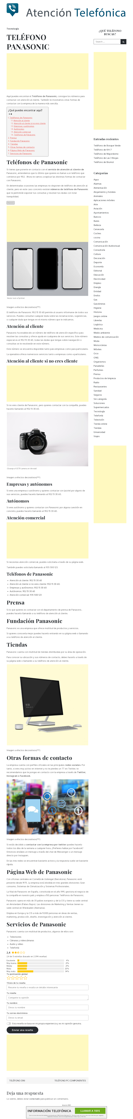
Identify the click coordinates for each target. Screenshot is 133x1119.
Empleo (97, 283)
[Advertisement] (47, 71)
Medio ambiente (102, 332)
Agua (96, 179)
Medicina (98, 328)
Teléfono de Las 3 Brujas (106, 158)
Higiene (97, 308)
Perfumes (98, 370)
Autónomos (19, 129)
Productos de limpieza (105, 378)
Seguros (98, 395)
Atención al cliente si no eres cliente (30, 123)
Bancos (97, 217)
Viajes (97, 436)
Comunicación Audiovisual (107, 246)
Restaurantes (100, 386)
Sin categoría (100, 399)
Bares (96, 221)
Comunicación (101, 241)
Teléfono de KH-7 (103, 149)
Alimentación (100, 188)
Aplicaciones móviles (104, 200)
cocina (97, 237)
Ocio (96, 353)
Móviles (98, 349)
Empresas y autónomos (24, 126)
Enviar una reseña (22, 1030)
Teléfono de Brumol (104, 162)
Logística (98, 324)
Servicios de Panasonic (21, 153)
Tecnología (13, 28)
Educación (99, 275)
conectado (34, 1099)
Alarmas (98, 183)
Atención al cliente (22, 120)
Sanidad (98, 390)
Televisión (99, 419)
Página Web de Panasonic (22, 150)
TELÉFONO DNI (17, 1080)
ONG (96, 357)
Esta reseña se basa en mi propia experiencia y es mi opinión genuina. (47, 1023)
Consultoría (99, 250)
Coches (97, 233)
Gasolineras (99, 303)
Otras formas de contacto (22, 147)
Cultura (97, 254)
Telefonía (98, 415)
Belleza (97, 225)
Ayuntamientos (101, 212)
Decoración (99, 258)
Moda (96, 341)
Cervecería (99, 229)
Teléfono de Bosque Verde (107, 145)
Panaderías (99, 366)
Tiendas (14, 144)
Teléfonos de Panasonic (21, 117)
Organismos (100, 361)
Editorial (98, 270)
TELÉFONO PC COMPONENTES (70, 1080)
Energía (97, 287)
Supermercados (101, 407)
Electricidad (99, 279)
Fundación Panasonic (20, 141)
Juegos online (100, 316)
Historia (98, 312)
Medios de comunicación (106, 337)
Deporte (98, 262)
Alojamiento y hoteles (105, 192)
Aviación (98, 208)
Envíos (97, 295)
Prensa (13, 137)
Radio (96, 382)
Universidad (99, 432)
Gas (95, 299)
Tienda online (100, 424)
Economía (98, 266)
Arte (96, 204)
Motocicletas (100, 345)
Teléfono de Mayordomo (106, 154)
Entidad (97, 291)
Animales (98, 196)
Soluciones (99, 403)
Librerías (98, 320)
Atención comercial (22, 132)
